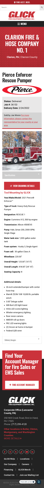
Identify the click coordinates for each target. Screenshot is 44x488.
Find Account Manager (23, 384)
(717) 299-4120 (19, 424)
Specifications (10, 175)
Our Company (10, 464)
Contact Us (9, 475)
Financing (8, 469)
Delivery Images (10, 340)
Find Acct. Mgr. (23, 2)
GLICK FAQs (9, 459)
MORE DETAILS (12, 438)
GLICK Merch (24, 469)
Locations (24, 459)
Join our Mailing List (29, 475)
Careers (25, 464)
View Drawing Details (23, 186)
